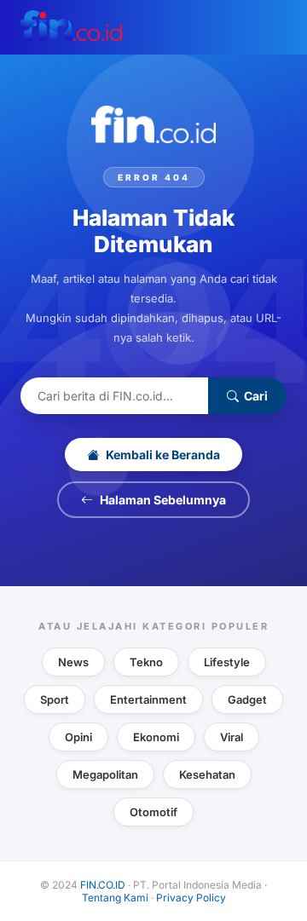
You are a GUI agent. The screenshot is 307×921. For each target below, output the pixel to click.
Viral (231, 737)
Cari (256, 396)
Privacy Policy (191, 897)
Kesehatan (207, 774)
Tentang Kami (115, 897)
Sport (54, 699)
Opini (78, 737)
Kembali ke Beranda (163, 454)
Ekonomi (156, 737)
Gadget (247, 699)
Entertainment (148, 699)
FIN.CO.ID (102, 884)
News (73, 662)
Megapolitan (105, 774)
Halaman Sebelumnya (163, 499)
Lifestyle (227, 662)
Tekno (146, 662)
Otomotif (153, 812)
